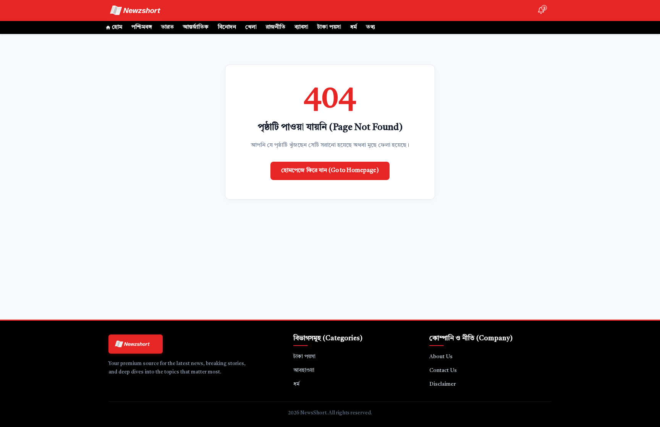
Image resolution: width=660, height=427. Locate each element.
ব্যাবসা (301, 27)
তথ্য (370, 27)
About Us (441, 356)
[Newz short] (139, 10)
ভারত (167, 27)
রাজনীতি (275, 27)
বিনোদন (227, 27)
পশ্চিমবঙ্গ (141, 27)
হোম (117, 27)
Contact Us (443, 370)
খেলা (251, 27)
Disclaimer (442, 384)
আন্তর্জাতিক (196, 27)
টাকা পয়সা (329, 27)
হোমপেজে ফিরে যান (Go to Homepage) (330, 171)
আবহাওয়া (303, 370)
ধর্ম (353, 27)
